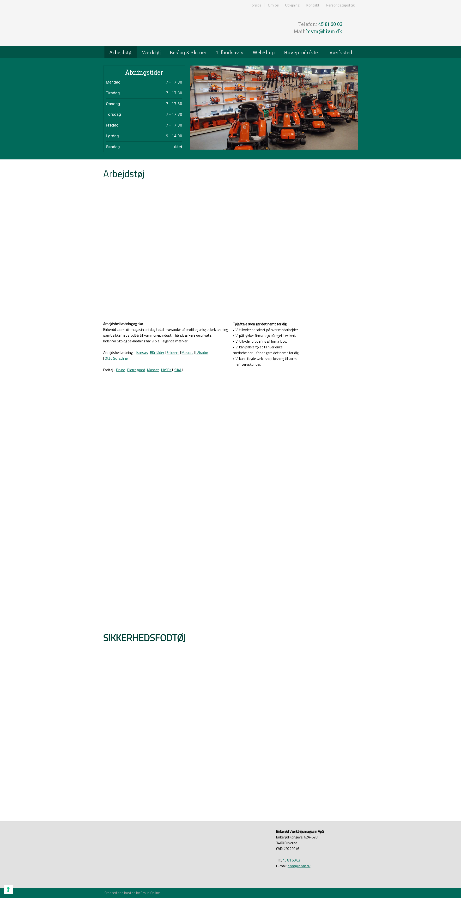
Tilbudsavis (229, 52)
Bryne (120, 370)
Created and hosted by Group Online (132, 893)
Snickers (172, 352)
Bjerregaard (136, 370)
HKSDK (166, 370)
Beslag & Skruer (188, 52)
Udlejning (292, 5)
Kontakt (313, 5)
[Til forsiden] (165, 28)
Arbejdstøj (121, 52)
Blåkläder (157, 352)
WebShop (263, 52)
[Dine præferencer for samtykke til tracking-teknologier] (8, 889)
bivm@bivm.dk (324, 31)
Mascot (187, 352)
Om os (273, 5)
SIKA (177, 370)
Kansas (142, 352)
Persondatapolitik (340, 5)
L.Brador (201, 352)
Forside (255, 5)
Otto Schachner (117, 358)
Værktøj (151, 52)
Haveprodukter (302, 52)
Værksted (340, 52)
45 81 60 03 (330, 24)
